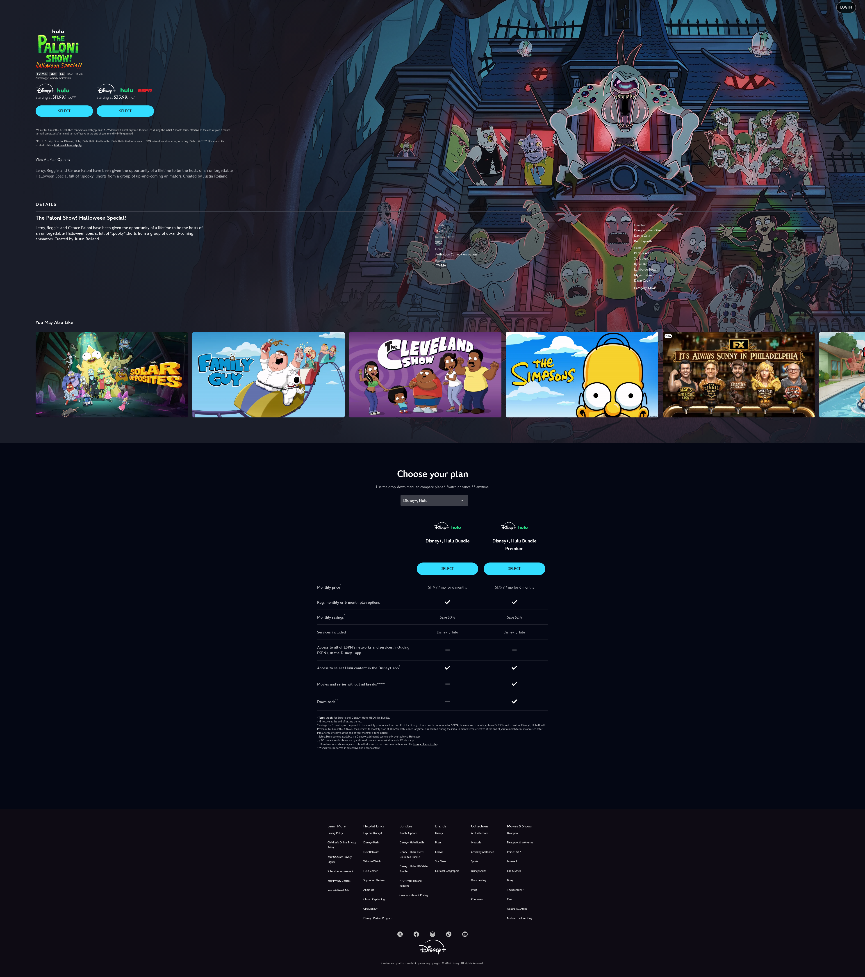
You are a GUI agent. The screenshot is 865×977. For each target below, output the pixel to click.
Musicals (476, 842)
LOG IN (846, 7)
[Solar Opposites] (112, 375)
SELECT (64, 111)
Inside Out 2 (514, 852)
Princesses (477, 899)
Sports (474, 861)
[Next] (856, 374)
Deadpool (513, 833)
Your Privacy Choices (339, 880)
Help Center (370, 870)
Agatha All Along (517, 908)
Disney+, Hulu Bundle (411, 842)
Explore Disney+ (372, 833)
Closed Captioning (374, 899)
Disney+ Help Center (425, 744)
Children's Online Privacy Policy (342, 845)
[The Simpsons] (582, 375)
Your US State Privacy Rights (340, 859)
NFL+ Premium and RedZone (410, 883)
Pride (474, 889)
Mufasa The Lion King (519, 918)
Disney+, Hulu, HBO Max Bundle (413, 869)
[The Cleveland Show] (425, 375)
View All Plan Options (53, 159)
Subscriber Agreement (340, 871)
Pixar (438, 842)
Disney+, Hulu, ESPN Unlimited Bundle (411, 854)
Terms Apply (326, 717)
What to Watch (371, 861)
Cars (509, 899)
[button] (378, 826)
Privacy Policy (335, 833)
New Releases (371, 852)
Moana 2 (512, 861)
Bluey (510, 880)
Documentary (478, 880)
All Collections (479, 833)
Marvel (439, 852)
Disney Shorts (478, 870)
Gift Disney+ (370, 908)
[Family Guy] (268, 375)
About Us (368, 889)
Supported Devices (374, 880)
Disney (439, 833)
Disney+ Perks (371, 842)
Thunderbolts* (515, 889)
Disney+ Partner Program (377, 918)
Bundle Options (408, 833)
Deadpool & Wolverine (520, 842)
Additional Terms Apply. (68, 145)
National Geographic (447, 870)
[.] (400, 934)
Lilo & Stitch (514, 870)
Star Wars (440, 861)
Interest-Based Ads (338, 890)
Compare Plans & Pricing (413, 895)
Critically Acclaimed (482, 852)
